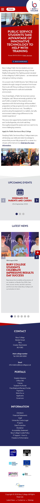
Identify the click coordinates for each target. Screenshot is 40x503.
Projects (20, 423)
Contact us (21, 500)
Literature (20, 413)
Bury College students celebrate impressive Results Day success (20, 270)
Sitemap (30, 500)
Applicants (20, 396)
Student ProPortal (20, 386)
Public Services (27, 55)
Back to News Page (21, 61)
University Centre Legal (20, 420)
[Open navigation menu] (2, 9)
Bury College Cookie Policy (20, 433)
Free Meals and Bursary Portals (20, 388)
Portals (10, 9)
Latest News (11, 500)
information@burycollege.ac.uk (20, 365)
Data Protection (19, 425)
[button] (3, 158)
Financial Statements (20, 415)
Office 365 (20, 381)
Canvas (19, 383)
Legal (20, 418)
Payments (20, 391)
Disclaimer (20, 428)
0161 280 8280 (21, 356)
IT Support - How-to (20, 435)
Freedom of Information (20, 438)
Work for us (20, 393)
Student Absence (20, 378)
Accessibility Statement (20, 430)
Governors (20, 398)
